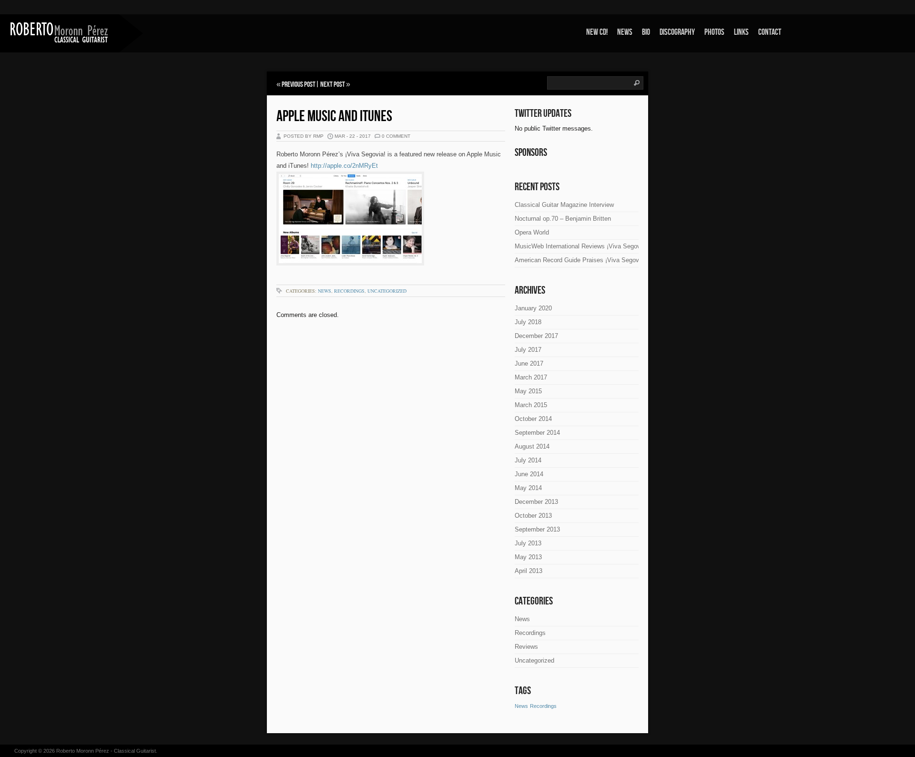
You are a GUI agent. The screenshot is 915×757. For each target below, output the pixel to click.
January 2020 (533, 308)
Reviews (526, 646)
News (624, 32)
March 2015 (531, 405)
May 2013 (528, 557)
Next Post (332, 84)
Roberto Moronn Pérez (82, 751)
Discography (677, 32)
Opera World (532, 232)
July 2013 (528, 543)
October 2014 (533, 418)
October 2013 (533, 515)
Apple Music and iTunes (334, 116)
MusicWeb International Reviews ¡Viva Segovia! (581, 246)
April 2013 (528, 570)
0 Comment (396, 136)
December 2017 (536, 335)
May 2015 (528, 391)
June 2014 (529, 474)
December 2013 (536, 501)
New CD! (597, 32)
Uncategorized (387, 290)
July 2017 (528, 349)
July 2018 (528, 322)
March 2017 (531, 377)
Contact (769, 32)
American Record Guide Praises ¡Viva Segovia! (580, 260)
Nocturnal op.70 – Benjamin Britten (563, 218)
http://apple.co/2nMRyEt (344, 165)
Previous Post (298, 84)
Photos (714, 32)
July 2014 (528, 460)
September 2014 (537, 432)
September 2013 (537, 529)
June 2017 (529, 363)
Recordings (349, 290)
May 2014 (528, 487)
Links (741, 32)
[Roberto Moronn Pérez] (59, 32)
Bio (646, 32)
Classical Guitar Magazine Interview (564, 204)
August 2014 (532, 446)
